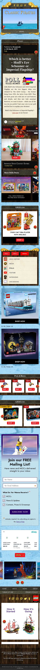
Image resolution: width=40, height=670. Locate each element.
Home (4, 589)
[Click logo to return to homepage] (20, 15)
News (6, 253)
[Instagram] (17, 5)
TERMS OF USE (7, 592)
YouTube (12, 273)
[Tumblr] (29, 599)
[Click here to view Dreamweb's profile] (5, 122)
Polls (5, 51)
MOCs (15, 253)
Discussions (14, 282)
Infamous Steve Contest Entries (16, 164)
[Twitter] (25, 599)
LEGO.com (20, 401)
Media (11, 264)
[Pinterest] (25, 5)
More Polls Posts (11, 172)
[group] (20, 130)
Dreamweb (16, 47)
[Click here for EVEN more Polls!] (35, 173)
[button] (17, 136)
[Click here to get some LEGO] (20, 306)
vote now (15, 113)
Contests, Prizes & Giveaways (18, 505)
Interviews (13, 277)
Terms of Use (20, 522)
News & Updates (13, 500)
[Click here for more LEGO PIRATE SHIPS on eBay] (20, 555)
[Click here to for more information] (20, 224)
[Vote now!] (20, 81)
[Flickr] (21, 5)
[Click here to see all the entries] (36, 167)
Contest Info (8, 166)
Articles (24, 253)
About (35, 589)
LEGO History (14, 259)
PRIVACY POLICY (32, 592)
